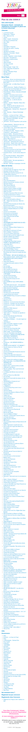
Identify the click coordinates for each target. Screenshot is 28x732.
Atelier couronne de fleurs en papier (12, 583)
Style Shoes (6, 681)
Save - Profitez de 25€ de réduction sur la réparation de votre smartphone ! (14, 106)
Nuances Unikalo (8, 665)
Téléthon (6, 221)
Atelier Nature (7, 474)
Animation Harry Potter (9, 535)
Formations (6, 60)
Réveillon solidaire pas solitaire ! (11, 236)
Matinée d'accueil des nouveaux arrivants (14, 182)
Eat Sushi (6, 646)
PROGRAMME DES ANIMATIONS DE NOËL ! (15, 222)
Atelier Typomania (8, 530)
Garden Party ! (7, 384)
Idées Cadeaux (7, 73)
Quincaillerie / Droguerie (9, 46)
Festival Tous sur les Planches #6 (12, 409)
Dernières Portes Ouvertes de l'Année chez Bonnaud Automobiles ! (14, 204)
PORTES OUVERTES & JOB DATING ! (13, 571)
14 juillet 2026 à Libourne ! (10, 174)
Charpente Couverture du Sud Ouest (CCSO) (15, 674)
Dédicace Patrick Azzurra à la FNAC (12, 190)
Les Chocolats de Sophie (10, 670)
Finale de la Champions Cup (11, 404)
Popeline (6, 682)
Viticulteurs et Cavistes (9, 51)
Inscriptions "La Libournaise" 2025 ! (12, 467)
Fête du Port (7, 628)
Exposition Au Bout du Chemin (11, 171)
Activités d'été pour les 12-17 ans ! (12, 603)
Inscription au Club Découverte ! (11, 600)
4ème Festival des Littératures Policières (13, 481)
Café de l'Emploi (8, 364)
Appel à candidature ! (9, 575)
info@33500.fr (18, 722)
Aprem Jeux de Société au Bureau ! (12, 199)
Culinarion (6, 654)
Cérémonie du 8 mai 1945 (10, 580)
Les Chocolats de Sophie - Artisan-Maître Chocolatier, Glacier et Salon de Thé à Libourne (14, 157)
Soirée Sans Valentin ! (9, 261)
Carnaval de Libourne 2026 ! (11, 271)
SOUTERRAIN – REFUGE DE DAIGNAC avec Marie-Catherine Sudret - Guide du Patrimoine (15, 256)
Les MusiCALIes (8, 565)
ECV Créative (7, 648)
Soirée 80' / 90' (7, 219)
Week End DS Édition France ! (11, 249)
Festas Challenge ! (8, 353)
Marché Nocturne (8, 439)
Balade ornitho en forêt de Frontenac (13, 523)
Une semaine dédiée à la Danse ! (12, 549)
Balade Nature (7, 468)
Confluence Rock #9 (8, 470)
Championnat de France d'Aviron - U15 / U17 (15, 611)
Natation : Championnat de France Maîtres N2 (15, 533)
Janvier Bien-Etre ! (8, 244)
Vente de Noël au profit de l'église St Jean (14, 235)
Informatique (7, 70)
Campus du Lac (7, 651)
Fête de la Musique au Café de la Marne (13, 443)
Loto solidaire (7, 218)
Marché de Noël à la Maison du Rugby (13, 513)
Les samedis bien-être (9, 442)
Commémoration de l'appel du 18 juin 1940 (14, 169)
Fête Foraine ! (7, 327)
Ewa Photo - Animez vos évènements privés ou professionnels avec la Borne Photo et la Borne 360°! (14, 81)
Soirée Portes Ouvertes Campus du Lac (13, 172)
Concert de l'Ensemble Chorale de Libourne (14, 351)
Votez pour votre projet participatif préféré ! (14, 501)
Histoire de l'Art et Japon (10, 488)
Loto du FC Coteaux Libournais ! (12, 233)
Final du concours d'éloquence (11, 238)
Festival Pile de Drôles (9, 552)
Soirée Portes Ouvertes (9, 619)
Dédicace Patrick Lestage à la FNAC (12, 188)
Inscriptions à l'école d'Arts (10, 462)
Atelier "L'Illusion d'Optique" (10, 479)
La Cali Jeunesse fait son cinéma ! (12, 194)
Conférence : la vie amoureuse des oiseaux (14, 302)
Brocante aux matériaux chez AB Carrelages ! (15, 569)
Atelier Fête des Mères (9, 398)
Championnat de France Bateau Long (13, 435)
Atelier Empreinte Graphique (11, 288)
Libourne (5, 30)
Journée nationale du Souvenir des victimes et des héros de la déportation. (15, 573)
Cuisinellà (6, 659)
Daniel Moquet (7, 657)
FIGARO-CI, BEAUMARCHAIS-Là (12, 243)
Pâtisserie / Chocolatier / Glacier (11, 53)
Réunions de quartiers (9, 403)
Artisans (5, 45)
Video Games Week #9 (9, 185)
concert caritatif (7, 411)
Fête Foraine (7, 487)
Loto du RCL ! (7, 350)
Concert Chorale (8, 397)
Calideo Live (7, 395)
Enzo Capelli (7, 642)
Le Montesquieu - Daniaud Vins (11, 640)
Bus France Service (8, 537)
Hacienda (6, 671)
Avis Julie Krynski (8, 22)
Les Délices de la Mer (9, 684)
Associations (7, 74)
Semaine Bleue (7, 460)
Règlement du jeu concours (11, 695)
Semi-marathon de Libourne (10, 269)
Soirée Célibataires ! (8, 224)
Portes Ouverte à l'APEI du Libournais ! (13, 555)
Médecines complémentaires (11, 59)
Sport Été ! (6, 179)
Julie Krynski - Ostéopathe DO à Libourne (14, 141)
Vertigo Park (6, 663)
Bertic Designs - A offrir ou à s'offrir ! (12, 98)
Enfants (5, 43)
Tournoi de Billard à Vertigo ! (10, 414)
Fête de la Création (8, 563)
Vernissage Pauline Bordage (10, 215)
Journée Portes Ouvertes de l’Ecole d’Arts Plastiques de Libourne (14, 606)
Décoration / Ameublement (10, 57)
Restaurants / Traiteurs (9, 34)
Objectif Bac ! (7, 585)
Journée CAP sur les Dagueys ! (11, 614)
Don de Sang (7, 376)
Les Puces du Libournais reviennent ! (13, 355)
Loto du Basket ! (8, 502)
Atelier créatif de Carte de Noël (11, 216)
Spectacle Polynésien (9, 568)
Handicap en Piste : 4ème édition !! (12, 627)
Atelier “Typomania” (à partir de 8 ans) (13, 425)
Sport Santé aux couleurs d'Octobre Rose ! (14, 496)
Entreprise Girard (8, 673)
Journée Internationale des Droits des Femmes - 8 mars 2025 (13, 316)
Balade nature (7, 457)
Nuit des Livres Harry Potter (10, 277)
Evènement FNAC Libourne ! (11, 308)
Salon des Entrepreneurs (10, 465)
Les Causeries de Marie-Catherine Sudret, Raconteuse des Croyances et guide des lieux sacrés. (15, 252)
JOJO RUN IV (7, 322)
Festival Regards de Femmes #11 (12, 311)
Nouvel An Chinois (8, 148)
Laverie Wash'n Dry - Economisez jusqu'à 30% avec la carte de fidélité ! (15, 128)
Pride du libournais (8, 566)
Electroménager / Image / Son (11, 67)
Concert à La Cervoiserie (10, 211)
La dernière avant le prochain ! (11, 429)
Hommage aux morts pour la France (12, 230)
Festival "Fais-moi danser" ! (10, 622)
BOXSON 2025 (7, 291)
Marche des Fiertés (8, 412)
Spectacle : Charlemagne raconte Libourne (14, 415)
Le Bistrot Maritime (8, 688)
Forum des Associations (9, 180)
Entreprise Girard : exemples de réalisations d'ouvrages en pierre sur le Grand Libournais (14, 26)
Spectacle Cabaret (8, 183)
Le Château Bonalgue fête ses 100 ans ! (13, 599)
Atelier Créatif (7, 527)
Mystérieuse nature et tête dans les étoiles (14, 558)
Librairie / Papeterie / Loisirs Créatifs (12, 56)
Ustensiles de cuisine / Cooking (11, 48)
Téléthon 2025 (7, 509)
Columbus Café (7, 662)
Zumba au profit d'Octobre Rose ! (12, 493)
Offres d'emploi (7, 62)
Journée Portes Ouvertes (10, 275)
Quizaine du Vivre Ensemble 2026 (12, 328)
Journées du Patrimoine (9, 459)
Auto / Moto (6, 42)
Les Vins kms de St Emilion (10, 551)
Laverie (5, 37)
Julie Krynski (7, 679)
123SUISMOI (7, 645)
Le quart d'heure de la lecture (11, 294)
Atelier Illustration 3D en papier (11, 507)
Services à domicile (8, 64)
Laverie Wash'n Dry (8, 685)
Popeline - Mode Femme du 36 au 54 (13, 140)
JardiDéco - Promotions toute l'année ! (13, 95)
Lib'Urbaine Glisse (8, 393)
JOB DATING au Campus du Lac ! (12, 381)
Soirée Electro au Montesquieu (11, 602)
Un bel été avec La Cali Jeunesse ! (12, 456)
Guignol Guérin (7, 621)
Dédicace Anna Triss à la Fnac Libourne (13, 207)
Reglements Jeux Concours (11, 697)
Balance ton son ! (8, 300)
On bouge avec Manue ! (9, 432)
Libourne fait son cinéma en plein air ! (13, 437)
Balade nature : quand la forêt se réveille (13, 365)
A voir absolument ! (8, 407)
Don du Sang (7, 266)
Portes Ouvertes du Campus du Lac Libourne (15, 490)
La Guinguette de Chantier (10, 594)
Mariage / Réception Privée (10, 71)
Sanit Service (7, 667)
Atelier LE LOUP (7, 191)
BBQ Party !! (7, 420)
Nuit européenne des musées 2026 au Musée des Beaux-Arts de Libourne (15, 578)
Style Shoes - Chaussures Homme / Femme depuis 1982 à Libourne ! (14, 137)
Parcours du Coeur (8, 597)
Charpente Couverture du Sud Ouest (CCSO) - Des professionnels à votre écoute (15, 150)
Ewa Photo (6, 690)
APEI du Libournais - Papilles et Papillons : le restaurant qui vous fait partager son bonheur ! (15, 87)
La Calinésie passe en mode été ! (12, 434)
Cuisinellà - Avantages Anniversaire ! (13, 90)
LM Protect (6, 649)
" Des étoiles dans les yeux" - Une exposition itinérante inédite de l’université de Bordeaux (14, 285)
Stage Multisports (8, 521)
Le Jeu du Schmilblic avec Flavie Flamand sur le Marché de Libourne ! (15, 484)
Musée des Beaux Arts (9, 540)
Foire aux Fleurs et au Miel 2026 (12, 375)
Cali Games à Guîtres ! (9, 613)
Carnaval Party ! (7, 299)
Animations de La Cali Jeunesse (11, 292)
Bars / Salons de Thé (9, 36)
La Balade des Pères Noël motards (12, 241)
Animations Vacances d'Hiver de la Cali (13, 193)
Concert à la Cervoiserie (9, 186)
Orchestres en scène (9, 532)
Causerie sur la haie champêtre (11, 471)
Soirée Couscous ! (8, 309)
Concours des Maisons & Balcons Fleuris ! (14, 392)
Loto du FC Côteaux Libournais (11, 330)
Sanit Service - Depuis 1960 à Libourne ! (13, 143)
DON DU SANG (7, 538)
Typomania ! (7, 586)
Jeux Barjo (6, 687)
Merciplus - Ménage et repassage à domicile (14, 163)
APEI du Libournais (8, 660)
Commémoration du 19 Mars (11, 325)
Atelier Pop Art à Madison (10, 418)
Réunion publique (8, 239)
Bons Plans (5, 77)
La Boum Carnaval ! (8, 246)
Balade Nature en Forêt (9, 445)
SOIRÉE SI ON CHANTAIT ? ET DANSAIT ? (14, 345)
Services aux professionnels (10, 40)
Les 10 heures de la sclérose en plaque (13, 359)
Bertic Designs (7, 653)
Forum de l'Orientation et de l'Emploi (12, 333)
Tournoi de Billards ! (8, 383)
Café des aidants (8, 390)
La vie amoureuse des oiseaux (11, 557)
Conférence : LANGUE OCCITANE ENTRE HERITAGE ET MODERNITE (14, 335)
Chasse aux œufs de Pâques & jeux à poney (14, 554)
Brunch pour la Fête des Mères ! (11, 591)
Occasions (6, 50)
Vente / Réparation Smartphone (11, 68)
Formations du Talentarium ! (10, 491)
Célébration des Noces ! (9, 367)
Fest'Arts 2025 (7, 454)
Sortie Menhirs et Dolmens (10, 446)
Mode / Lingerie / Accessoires (11, 39)
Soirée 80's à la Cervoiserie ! (11, 431)
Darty (5, 638)
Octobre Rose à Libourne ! (10, 482)
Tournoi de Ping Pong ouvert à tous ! (13, 387)
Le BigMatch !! (7, 386)
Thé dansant (7, 463)
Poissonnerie (7, 54)
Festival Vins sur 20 (8, 168)
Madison (6, 668)
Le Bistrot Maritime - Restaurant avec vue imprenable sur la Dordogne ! (14, 125)
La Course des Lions (9, 417)
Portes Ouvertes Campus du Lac (12, 278)
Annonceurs (6, 633)
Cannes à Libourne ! (9, 400)
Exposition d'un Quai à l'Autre (11, 495)
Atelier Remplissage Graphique (11, 289)
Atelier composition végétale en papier (13, 323)
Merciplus (6, 677)
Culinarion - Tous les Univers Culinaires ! (13, 96)
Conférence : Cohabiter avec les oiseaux (13, 303)
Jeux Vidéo (6, 65)
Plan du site (18, 727)
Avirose (5, 499)
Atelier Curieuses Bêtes (9, 504)
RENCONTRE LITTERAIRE (10, 561)
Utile (3, 631)
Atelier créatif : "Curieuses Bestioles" (12, 331)
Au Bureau (6, 643)
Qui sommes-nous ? (8, 692)
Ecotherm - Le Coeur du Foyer (11, 637)
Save (5, 635)
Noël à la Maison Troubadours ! (11, 232)
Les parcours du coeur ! (9, 401)
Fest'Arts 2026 (7, 593)
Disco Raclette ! (7, 225)
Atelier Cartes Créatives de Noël (11, 505)
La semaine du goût (8, 32)
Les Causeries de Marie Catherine (12, 247)
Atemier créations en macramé (11, 529)
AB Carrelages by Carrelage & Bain (12, 676)
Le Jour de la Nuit (8, 473)
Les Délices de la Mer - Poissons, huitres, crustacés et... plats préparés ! (14, 131)
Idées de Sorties (7, 166)
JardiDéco (6, 656)
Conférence (6, 280)
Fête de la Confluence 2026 (10, 440)
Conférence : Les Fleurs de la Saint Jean (14, 406)
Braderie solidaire (8, 596)
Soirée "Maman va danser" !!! (11, 337)
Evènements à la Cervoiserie (11, 213)
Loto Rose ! (6, 498)
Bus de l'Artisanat (8, 267)
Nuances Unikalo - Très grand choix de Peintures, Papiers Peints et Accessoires (13, 134)
